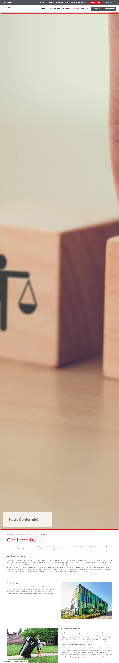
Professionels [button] (55, 8)
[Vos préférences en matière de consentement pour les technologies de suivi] (14, 661)
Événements (65, 2)
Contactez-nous (96, 2)
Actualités (43, 2)
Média (58, 2)
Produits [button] (44, 8)
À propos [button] (74, 8)
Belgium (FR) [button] (8, 2)
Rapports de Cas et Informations (103, 8)
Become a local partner (79, 2)
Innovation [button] (84, 8)
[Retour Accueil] (11, 8)
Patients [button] (66, 8)
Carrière (51, 2)
